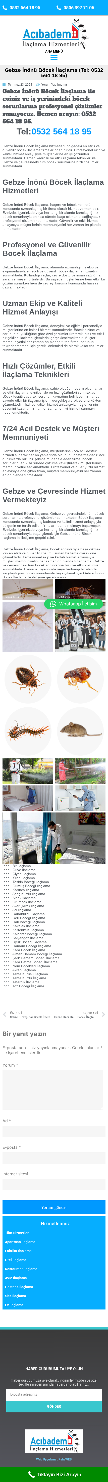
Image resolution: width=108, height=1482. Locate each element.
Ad (7, 1120)
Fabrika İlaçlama (18, 1251)
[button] (54, 57)
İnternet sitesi (15, 1173)
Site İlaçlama (15, 1296)
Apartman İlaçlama (20, 1242)
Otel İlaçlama (15, 1260)
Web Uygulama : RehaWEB (54, 1459)
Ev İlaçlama (14, 1305)
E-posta (12, 1147)
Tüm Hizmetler (17, 1233)
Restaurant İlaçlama (21, 1269)
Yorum (10, 1065)
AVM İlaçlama (16, 1278)
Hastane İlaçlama (19, 1287)
